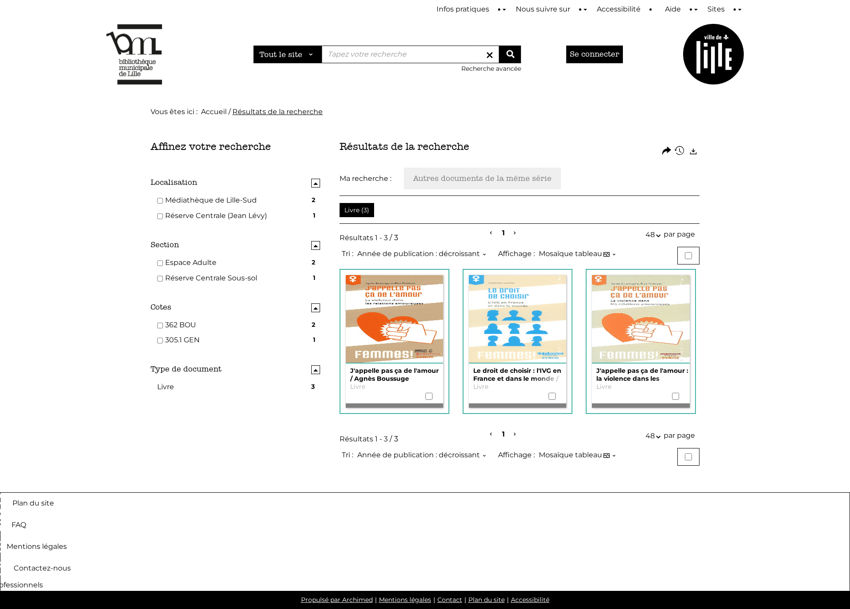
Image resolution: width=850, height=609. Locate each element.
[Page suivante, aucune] (515, 233)
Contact (449, 600)
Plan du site (33, 502)
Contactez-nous (42, 567)
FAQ (19, 524)
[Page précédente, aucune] (491, 233)
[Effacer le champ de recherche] (490, 54)
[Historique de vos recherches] (680, 151)
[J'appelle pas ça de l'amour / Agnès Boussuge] (394, 319)
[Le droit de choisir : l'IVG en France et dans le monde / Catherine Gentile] (517, 319)
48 (650, 234)
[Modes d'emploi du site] (504, 9)
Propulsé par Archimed (337, 600)
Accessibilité (530, 600)
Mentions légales (37, 546)
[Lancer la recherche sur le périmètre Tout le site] (510, 54)
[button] (357, 210)
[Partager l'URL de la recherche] (666, 151)
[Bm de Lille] (134, 54)
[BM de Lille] (713, 54)
